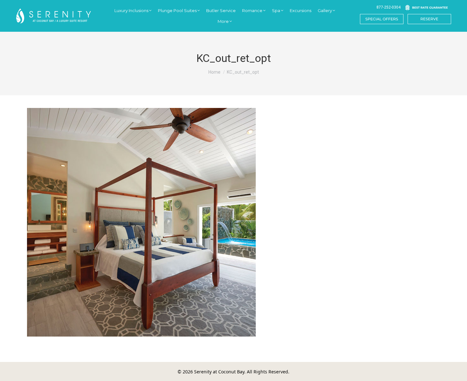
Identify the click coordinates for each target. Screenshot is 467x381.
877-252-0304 (388, 7)
